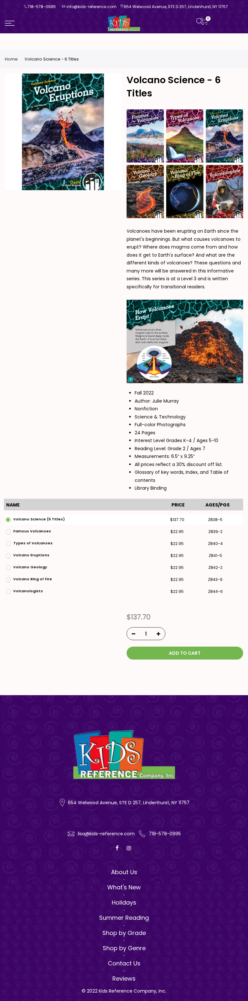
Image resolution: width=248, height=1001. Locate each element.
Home (11, 59)
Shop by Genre (124, 948)
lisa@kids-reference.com (106, 833)
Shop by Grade (124, 933)
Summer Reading (124, 918)
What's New (124, 887)
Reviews (124, 978)
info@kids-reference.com (92, 6)
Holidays (124, 902)
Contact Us (124, 963)
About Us (124, 872)
